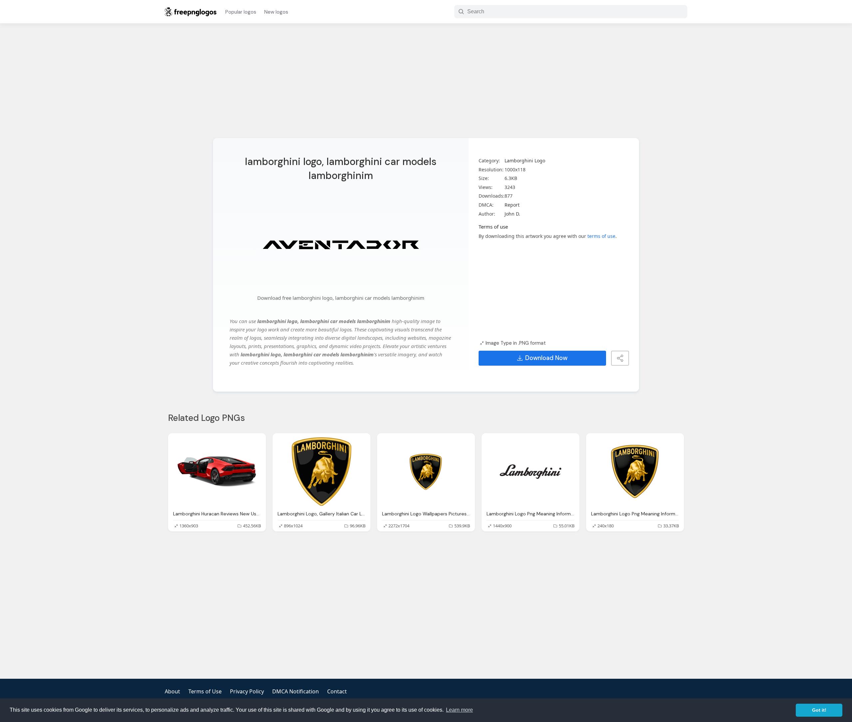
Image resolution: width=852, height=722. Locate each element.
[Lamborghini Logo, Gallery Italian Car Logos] (321, 472)
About (172, 691)
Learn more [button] (459, 710)
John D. (512, 214)
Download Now (546, 358)
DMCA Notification (295, 691)
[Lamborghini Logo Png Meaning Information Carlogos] (530, 472)
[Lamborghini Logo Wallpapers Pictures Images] (426, 472)
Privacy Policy (247, 691)
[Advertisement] (426, 84)
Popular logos (240, 12)
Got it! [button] (819, 710)
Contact (337, 691)
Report (512, 205)
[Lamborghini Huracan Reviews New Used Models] (217, 472)
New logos (276, 12)
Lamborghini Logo (525, 160)
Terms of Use (205, 691)
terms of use (601, 236)
